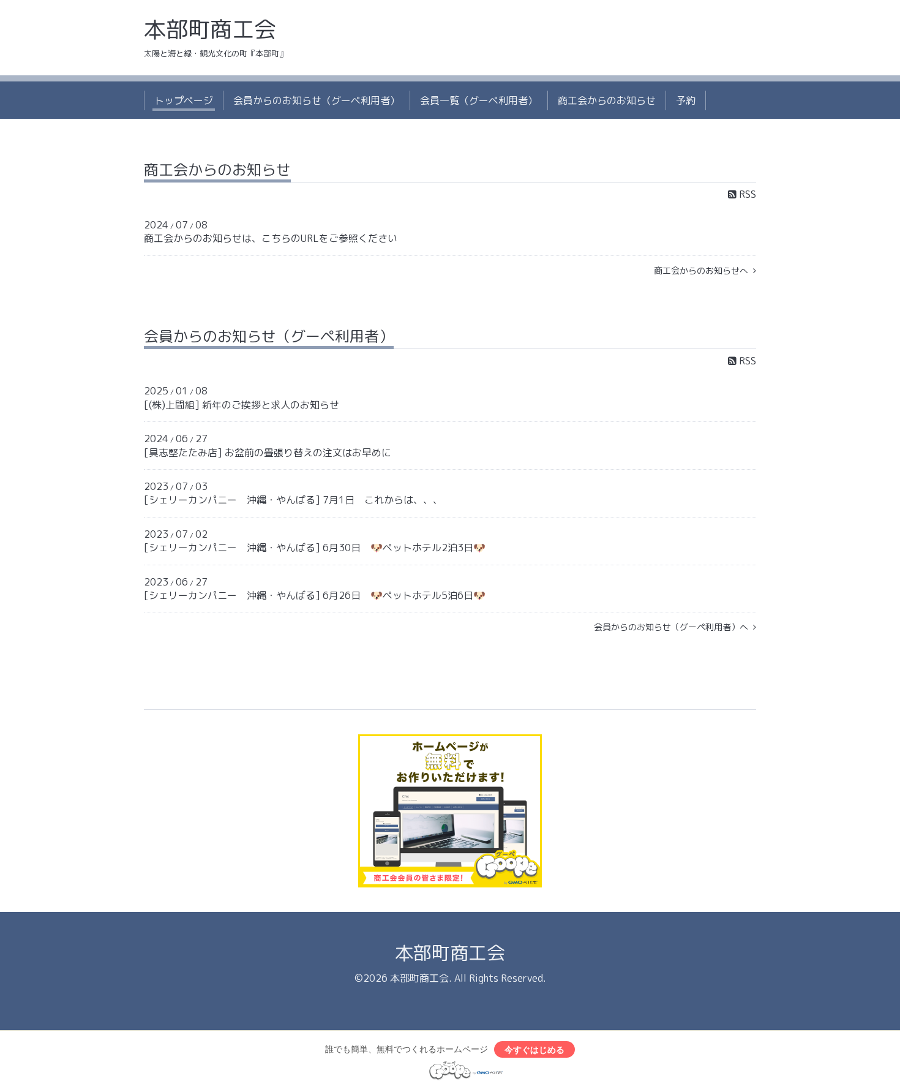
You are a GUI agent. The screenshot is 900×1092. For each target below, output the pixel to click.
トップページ (183, 100)
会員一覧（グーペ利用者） (479, 100)
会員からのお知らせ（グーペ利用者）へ (673, 627)
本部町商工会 (210, 29)
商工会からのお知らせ (607, 100)
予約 (686, 100)
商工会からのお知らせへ (703, 270)
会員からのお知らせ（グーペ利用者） (316, 100)
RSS (746, 194)
